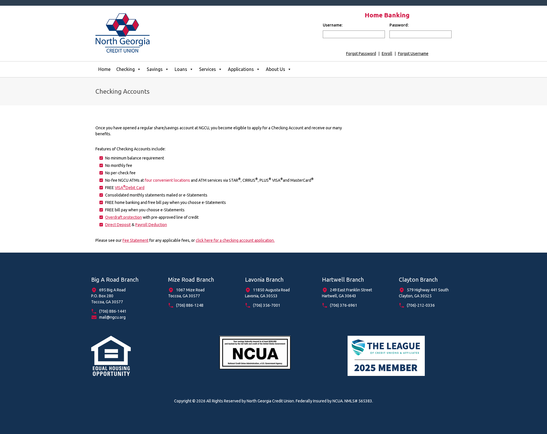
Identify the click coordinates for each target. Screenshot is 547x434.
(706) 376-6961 (343, 305)
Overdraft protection (123, 217)
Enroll (387, 53)
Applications (241, 69)
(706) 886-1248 (189, 305)
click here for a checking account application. (235, 240)
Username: (332, 25)
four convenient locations (167, 180)
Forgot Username (413, 53)
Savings (155, 69)
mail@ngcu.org (112, 317)
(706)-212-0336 (421, 305)
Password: (399, 25)
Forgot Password (361, 53)
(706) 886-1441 (112, 311)
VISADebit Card (129, 187)
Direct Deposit (118, 224)
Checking (125, 69)
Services (207, 69)
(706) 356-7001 (266, 305)
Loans (181, 69)
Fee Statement (135, 240)
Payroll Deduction (151, 224)
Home (104, 69)
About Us (275, 69)
